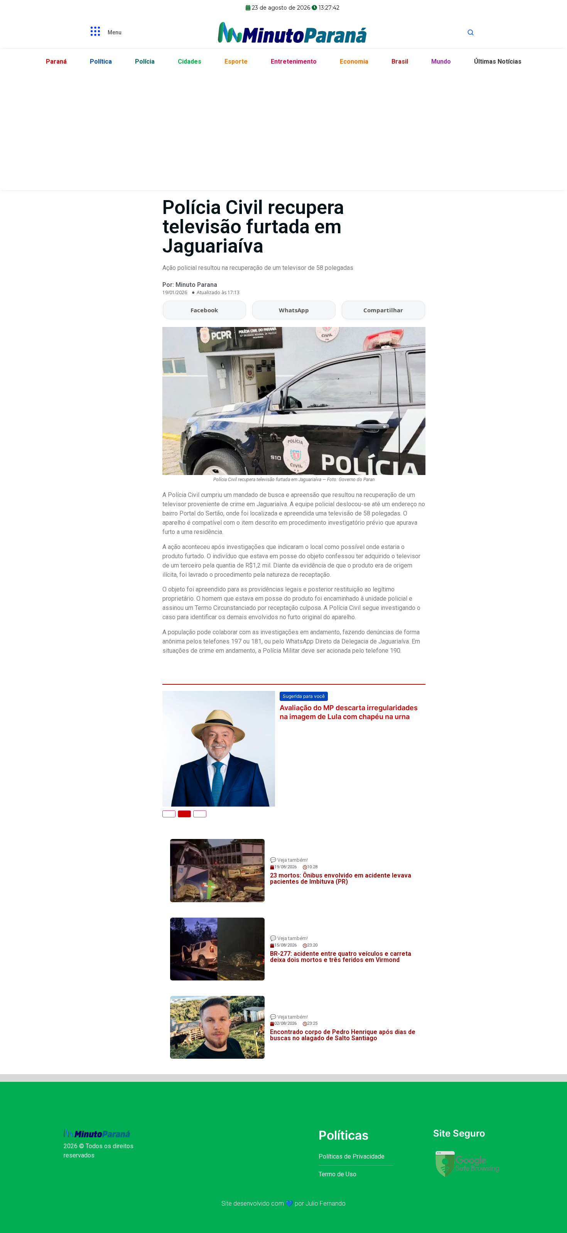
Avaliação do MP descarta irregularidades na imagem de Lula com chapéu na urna (349, 712)
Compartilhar (383, 310)
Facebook (204, 310)
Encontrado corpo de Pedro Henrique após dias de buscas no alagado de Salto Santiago (342, 1035)
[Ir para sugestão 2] (184, 813)
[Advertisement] (283, 128)
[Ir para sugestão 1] (169, 813)
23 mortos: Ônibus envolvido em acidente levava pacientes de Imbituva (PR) (340, 878)
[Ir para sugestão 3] (199, 813)
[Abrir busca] (470, 32)
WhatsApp (294, 310)
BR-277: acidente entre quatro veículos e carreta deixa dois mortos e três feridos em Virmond (340, 956)
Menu (115, 32)
